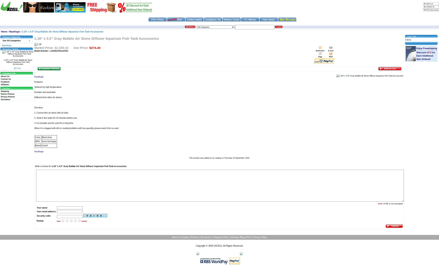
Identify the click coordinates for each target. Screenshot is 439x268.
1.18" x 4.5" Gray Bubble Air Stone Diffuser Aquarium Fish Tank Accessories (18, 62)
